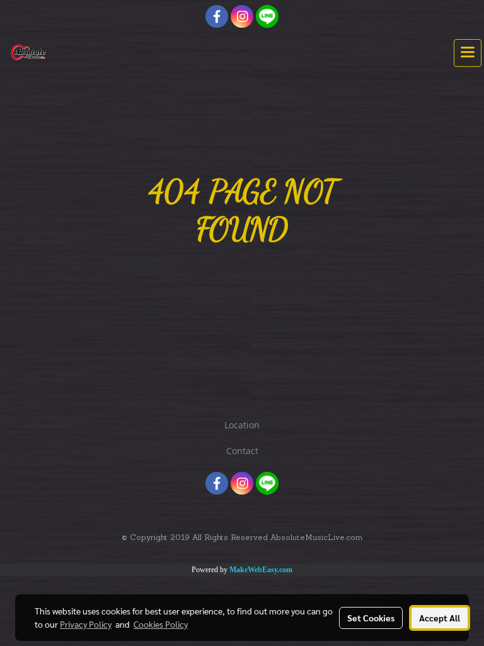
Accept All (439, 617)
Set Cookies (371, 617)
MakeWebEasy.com (260, 569)
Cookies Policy (161, 624)
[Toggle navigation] (467, 53)
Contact (242, 451)
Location (242, 425)
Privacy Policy (86, 624)
